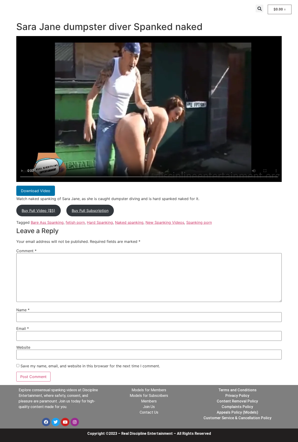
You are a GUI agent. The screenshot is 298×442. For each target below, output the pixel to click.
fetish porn (75, 222)
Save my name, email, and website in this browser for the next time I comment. (90, 366)
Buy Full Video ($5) (38, 210)
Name (23, 310)
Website (23, 347)
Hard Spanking (100, 222)
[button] (259, 8)
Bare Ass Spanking (47, 222)
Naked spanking (129, 222)
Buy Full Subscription (90, 210)
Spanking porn (199, 222)
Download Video (35, 190)
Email (22, 328)
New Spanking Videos (165, 222)
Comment (26, 251)
